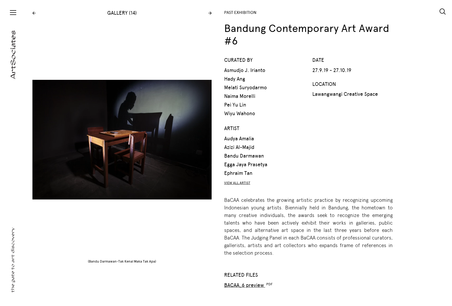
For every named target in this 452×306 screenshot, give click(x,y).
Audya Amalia (239, 139)
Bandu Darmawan (244, 156)
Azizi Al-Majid (239, 147)
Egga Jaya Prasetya (245, 165)
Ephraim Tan (238, 173)
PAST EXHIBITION (240, 12)
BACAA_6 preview (244, 285)
